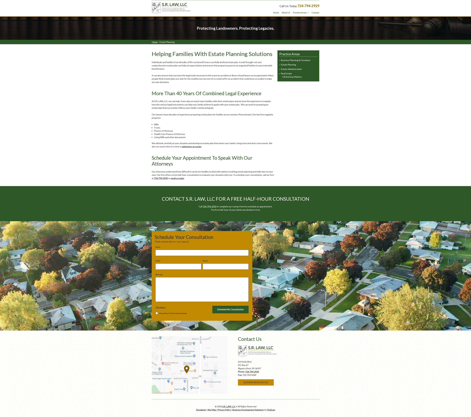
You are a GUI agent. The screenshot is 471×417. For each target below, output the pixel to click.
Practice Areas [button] (300, 13)
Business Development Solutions (248, 409)
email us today (177, 178)
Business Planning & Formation (295, 60)
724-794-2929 (308, 6)
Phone (205, 261)
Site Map (212, 409)
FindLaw (271, 409)
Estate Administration (291, 69)
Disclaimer (160, 307)
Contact (315, 13)
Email (158, 261)
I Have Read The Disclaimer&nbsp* (173, 313)
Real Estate (286, 73)
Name (157, 247)
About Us (286, 13)
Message (159, 274)
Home (276, 13)
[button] (468, 414)
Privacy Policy (224, 409)
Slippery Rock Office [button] (255, 382)
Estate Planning (288, 64)
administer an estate (191, 146)
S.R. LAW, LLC (229, 406)
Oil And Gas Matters (292, 76)
